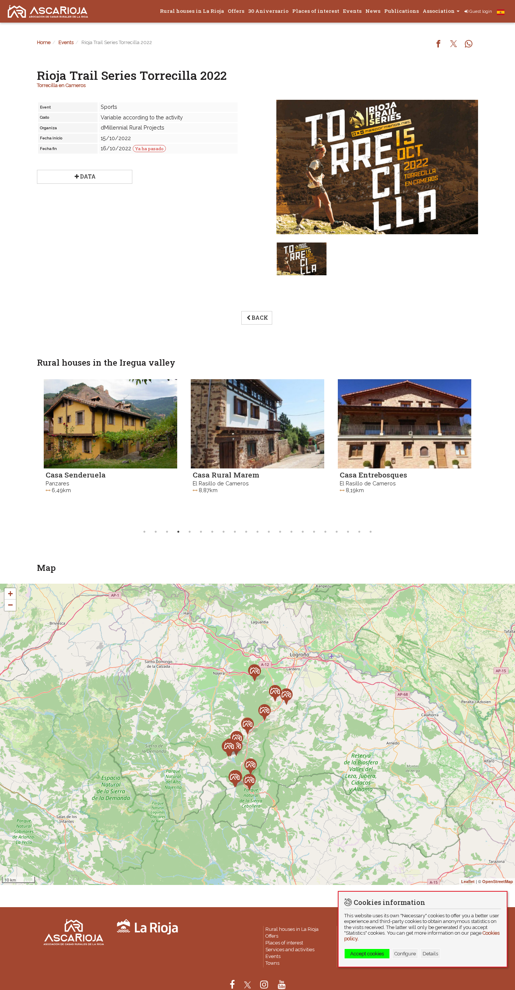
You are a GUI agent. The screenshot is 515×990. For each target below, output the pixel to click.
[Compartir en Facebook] (438, 44)
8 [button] (223, 531)
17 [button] (325, 531)
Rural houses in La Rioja (192, 11)
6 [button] (201, 531)
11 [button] (257, 531)
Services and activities (289, 949)
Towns (272, 963)
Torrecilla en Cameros (61, 85)
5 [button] (189, 531)
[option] (128, 450)
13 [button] (280, 531)
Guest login (480, 11)
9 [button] (235, 531)
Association (439, 11)
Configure (405, 953)
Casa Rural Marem (97, 474)
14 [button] (291, 531)
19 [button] (348, 531)
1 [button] (144, 531)
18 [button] (336, 531)
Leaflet (468, 881)
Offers (236, 11)
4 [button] (178, 531)
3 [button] (167, 531)
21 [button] (370, 531)
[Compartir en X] (453, 44)
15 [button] (303, 531)
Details (430, 953)
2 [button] (155, 531)
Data (88, 176)
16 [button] (314, 531)
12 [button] (269, 531)
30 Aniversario (268, 11)
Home (44, 42)
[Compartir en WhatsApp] (468, 44)
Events (352, 11)
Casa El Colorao (385, 474)
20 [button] (359, 531)
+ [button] (10, 593)
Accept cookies (367, 953)
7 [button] (212, 531)
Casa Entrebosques (244, 474)
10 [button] (246, 531)
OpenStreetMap (497, 881)
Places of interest (315, 11)
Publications (401, 11)
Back (259, 317)
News (372, 11)
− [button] (10, 605)
